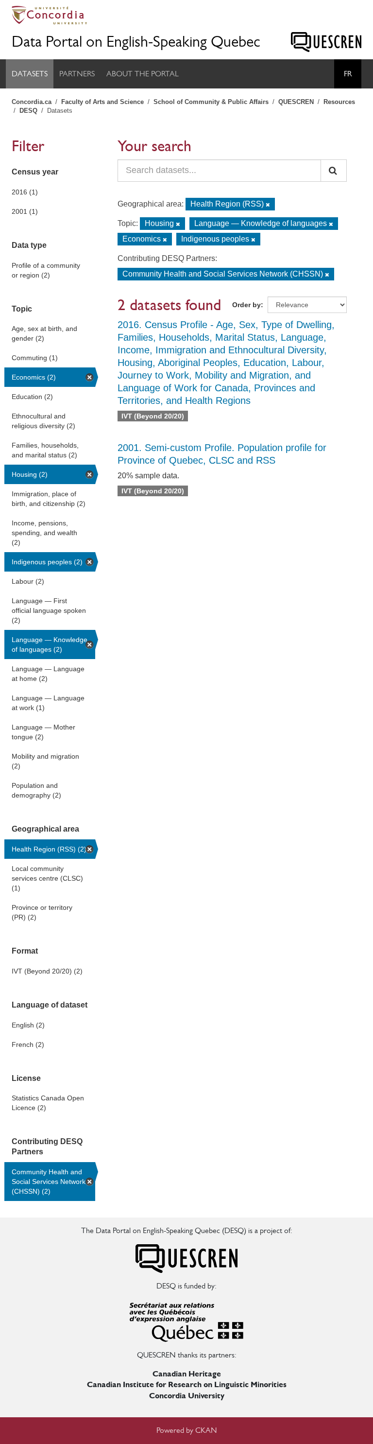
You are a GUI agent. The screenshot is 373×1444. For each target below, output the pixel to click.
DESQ (28, 110)
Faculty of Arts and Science (102, 101)
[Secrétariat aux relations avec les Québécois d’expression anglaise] (186, 1319)
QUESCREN (296, 101)
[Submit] (334, 170)
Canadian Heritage (187, 1373)
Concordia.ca (31, 101)
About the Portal (142, 73)
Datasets (30, 73)
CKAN (206, 1430)
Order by (246, 305)
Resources (339, 101)
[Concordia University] (186, 15)
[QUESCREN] (326, 42)
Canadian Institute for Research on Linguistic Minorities (187, 1384)
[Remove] (268, 205)
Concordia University (186, 1395)
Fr (348, 73)
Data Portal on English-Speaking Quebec (136, 42)
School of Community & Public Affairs (211, 101)
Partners (77, 73)
